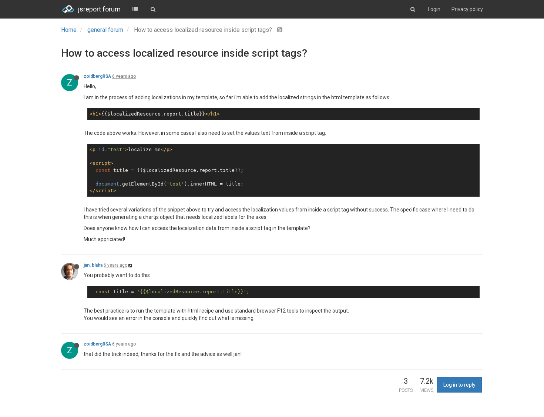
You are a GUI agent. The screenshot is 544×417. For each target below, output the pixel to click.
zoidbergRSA (97, 76)
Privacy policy (467, 9)
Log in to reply (459, 385)
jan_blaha (93, 265)
